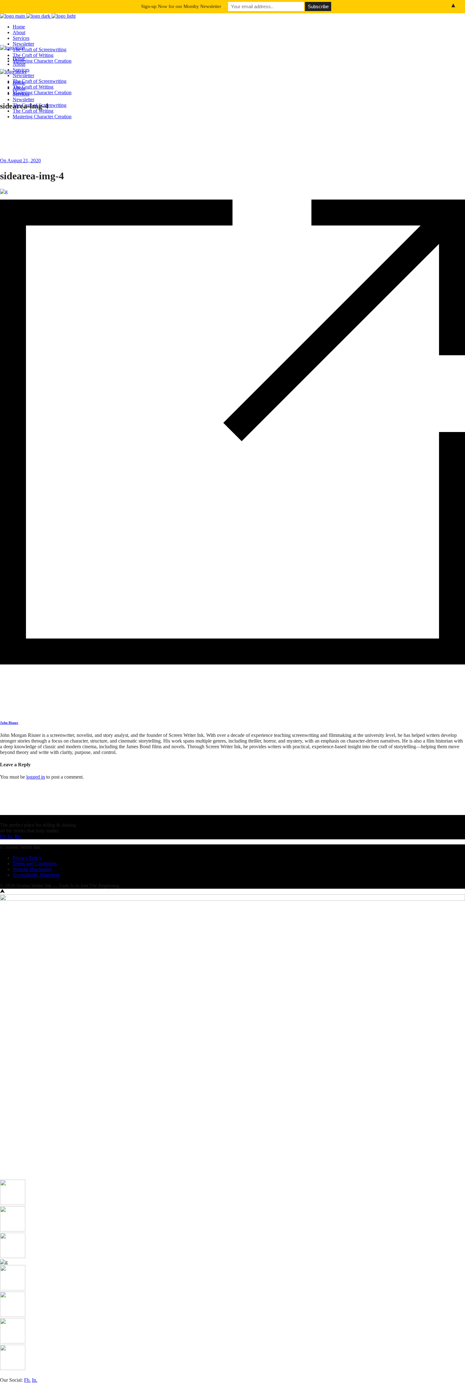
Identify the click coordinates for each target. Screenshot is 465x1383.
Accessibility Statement (36, 875)
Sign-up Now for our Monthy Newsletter (181, 6)
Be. (18, 836)
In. (10, 836)
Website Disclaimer (32, 869)
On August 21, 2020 (20, 160)
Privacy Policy (27, 858)
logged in (35, 777)
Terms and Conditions (35, 863)
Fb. (3, 836)
